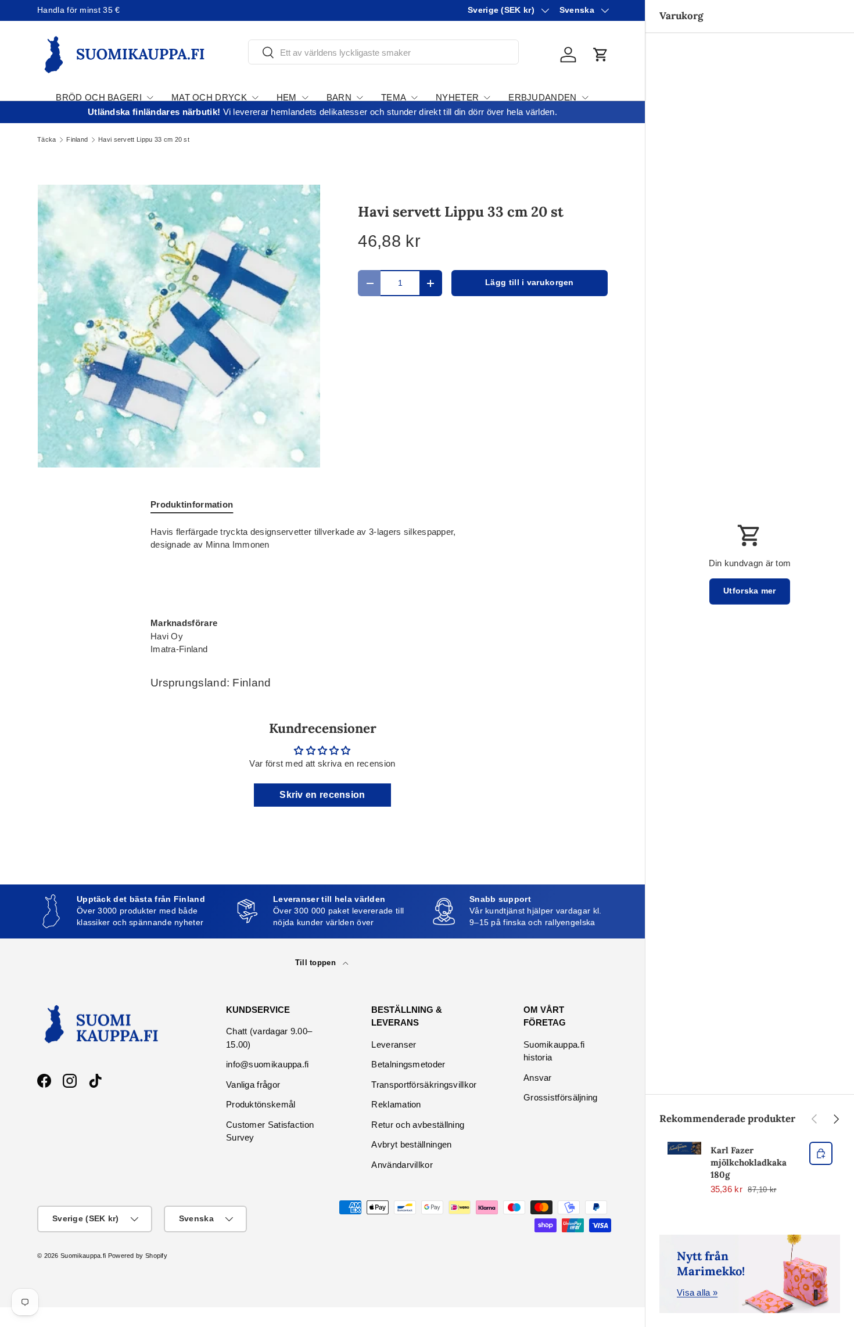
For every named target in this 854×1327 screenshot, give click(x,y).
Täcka (46, 139)
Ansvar (537, 1078)
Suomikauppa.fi (83, 1255)
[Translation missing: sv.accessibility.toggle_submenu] (150, 98)
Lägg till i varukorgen (529, 282)
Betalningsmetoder (408, 1064)
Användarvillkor (402, 1165)
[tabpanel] (322, 591)
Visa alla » (697, 1292)
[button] (600, 54)
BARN (338, 97)
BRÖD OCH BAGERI (99, 97)
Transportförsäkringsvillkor (423, 1084)
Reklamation (396, 1104)
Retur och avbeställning (417, 1125)
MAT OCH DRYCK (209, 97)
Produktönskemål (261, 1104)
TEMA (393, 97)
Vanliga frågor (253, 1084)
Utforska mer (749, 591)
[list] (179, 326)
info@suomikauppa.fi (267, 1064)
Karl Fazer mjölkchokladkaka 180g (749, 1162)
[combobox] (383, 52)
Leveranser (393, 1044)
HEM (287, 97)
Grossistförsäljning (560, 1097)
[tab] (191, 504)
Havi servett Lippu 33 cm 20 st (143, 139)
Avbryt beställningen (411, 1144)
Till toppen (317, 962)
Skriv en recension (322, 795)
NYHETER (457, 97)
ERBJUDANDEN (542, 97)
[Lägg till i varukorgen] (821, 1153)
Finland (77, 139)
